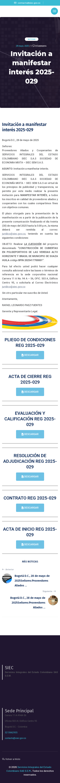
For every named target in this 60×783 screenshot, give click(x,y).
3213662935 (11, 732)
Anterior (9, 569)
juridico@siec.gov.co (13, 233)
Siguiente (48, 591)
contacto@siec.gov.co (29, 2)
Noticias (31, 39)
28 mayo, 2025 (22, 46)
